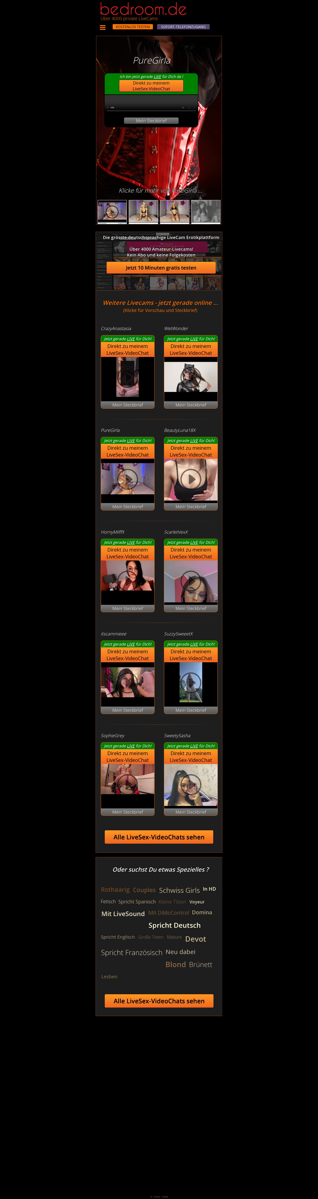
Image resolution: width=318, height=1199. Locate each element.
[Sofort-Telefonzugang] (110, 25)
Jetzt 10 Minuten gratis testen (161, 267)
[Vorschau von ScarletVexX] (191, 581)
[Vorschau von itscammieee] (127, 701)
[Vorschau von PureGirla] (127, 497)
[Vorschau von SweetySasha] (191, 785)
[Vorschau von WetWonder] (191, 395)
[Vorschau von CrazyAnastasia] (127, 395)
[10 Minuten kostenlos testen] (108, 25)
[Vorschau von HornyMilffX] (127, 581)
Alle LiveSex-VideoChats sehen (159, 837)
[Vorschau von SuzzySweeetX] (191, 701)
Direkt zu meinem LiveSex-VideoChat (151, 86)
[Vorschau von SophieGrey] (127, 785)
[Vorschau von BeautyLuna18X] (191, 480)
